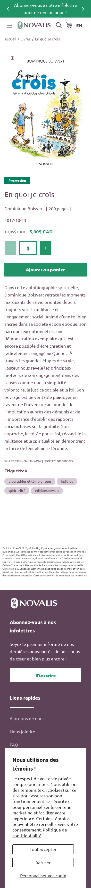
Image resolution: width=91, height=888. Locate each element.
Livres (26, 39)
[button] (9, 25)
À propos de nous (27, 718)
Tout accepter (43, 849)
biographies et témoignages (29, 481)
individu (67, 481)
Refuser (43, 862)
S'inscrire (45, 675)
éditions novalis (47, 490)
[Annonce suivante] (83, 8)
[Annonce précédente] (8, 8)
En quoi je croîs (47, 39)
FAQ (14, 744)
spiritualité (16, 490)
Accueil (10, 39)
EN (79, 25)
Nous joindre (22, 731)
